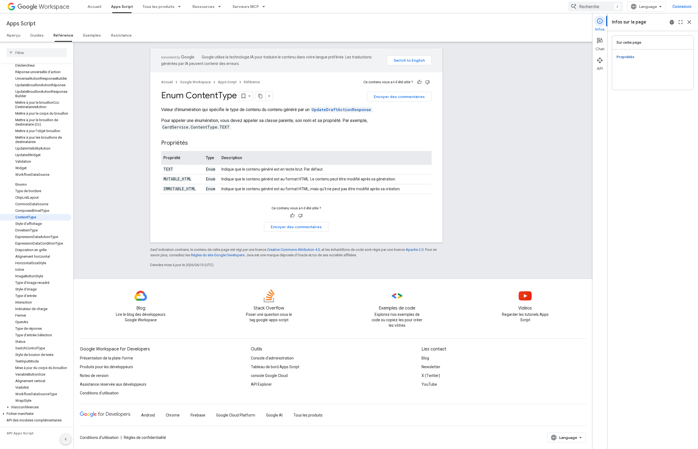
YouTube (429, 384)
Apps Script (122, 6)
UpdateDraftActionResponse (341, 109)
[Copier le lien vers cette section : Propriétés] (193, 143)
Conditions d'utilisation (99, 393)
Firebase (198, 415)
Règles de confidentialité (145, 437)
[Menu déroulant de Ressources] (221, 6)
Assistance (121, 35)
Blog (425, 358)
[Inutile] (427, 82)
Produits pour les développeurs (106, 367)
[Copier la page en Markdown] (261, 96)
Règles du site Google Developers (218, 255)
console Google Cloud (269, 375)
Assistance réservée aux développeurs (113, 384)
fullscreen (680, 22)
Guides (37, 35)
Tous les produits (158, 6)
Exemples (92, 35)
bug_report (672, 22)
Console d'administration (272, 358)
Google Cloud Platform (235, 415)
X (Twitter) (431, 375)
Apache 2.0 (414, 250)
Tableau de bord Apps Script (275, 367)
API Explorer (261, 384)
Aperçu (13, 35)
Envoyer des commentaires (399, 96)
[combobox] (595, 6)
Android (148, 415)
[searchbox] (37, 52)
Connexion (681, 6)
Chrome (173, 415)
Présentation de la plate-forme (106, 358)
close (689, 22)
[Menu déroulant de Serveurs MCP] (265, 6)
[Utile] (419, 82)
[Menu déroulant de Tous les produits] (181, 6)
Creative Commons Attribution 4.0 (293, 250)
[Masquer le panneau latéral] (65, 439)
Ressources (203, 6)
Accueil (94, 6)
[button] (35, 407)
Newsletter (431, 367)
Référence (63, 35)
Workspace (54, 6)
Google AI (274, 415)
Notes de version (94, 375)
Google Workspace (195, 82)
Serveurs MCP (246, 6)
